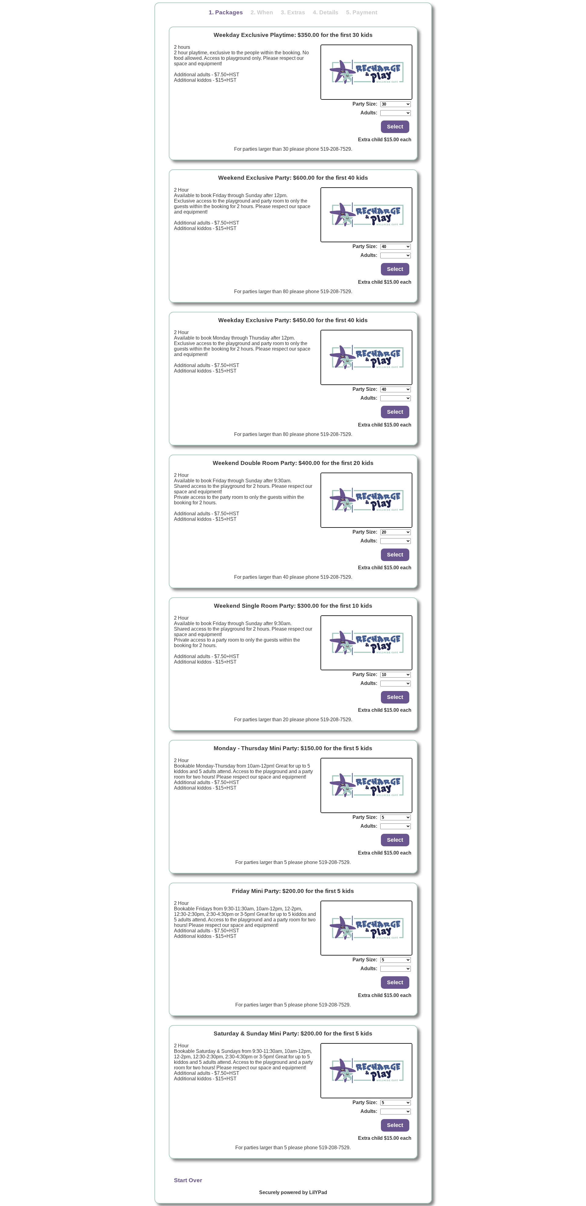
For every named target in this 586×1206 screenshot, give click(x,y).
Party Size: (365, 103)
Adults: (368, 112)
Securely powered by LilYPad (293, 1192)
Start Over (188, 1180)
